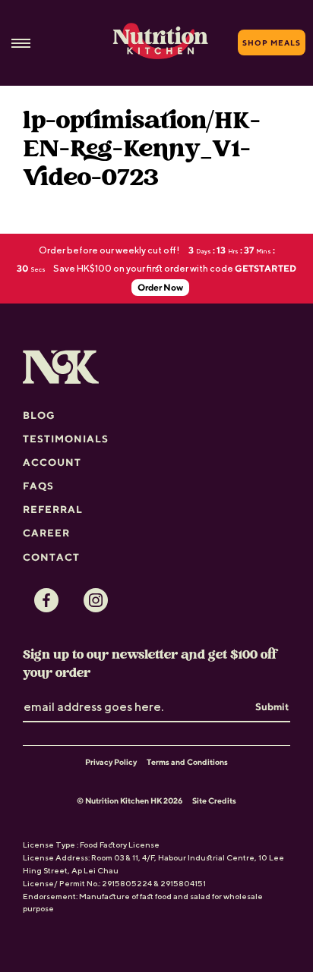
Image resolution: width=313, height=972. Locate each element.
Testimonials (66, 439)
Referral (53, 509)
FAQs (38, 486)
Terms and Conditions (187, 761)
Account (52, 462)
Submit (272, 706)
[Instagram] (96, 600)
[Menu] (20, 42)
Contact (51, 557)
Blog (39, 415)
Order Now (160, 287)
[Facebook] (46, 600)
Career (46, 533)
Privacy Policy (111, 761)
